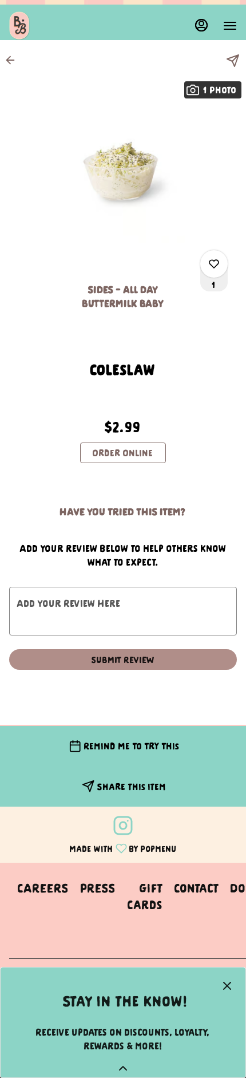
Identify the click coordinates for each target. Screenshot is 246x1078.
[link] (123, 453)
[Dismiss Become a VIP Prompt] (227, 986)
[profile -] (201, 25)
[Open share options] (233, 60)
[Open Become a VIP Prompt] (123, 1068)
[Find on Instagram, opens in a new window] (123, 827)
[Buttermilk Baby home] (60, 25)
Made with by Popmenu (93, 847)
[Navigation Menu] (230, 25)
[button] (13, 60)
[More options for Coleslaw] (214, 264)
